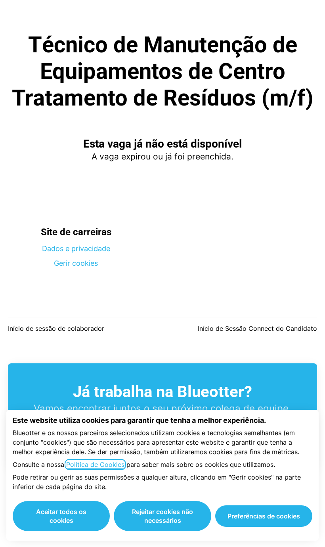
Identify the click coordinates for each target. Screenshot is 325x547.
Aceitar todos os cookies (61, 516)
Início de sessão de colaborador (56, 328)
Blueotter (162, 16)
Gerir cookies (76, 263)
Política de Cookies (95, 464)
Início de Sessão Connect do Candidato (257, 328)
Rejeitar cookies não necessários (162, 516)
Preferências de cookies (264, 516)
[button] (309, 16)
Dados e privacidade (76, 248)
